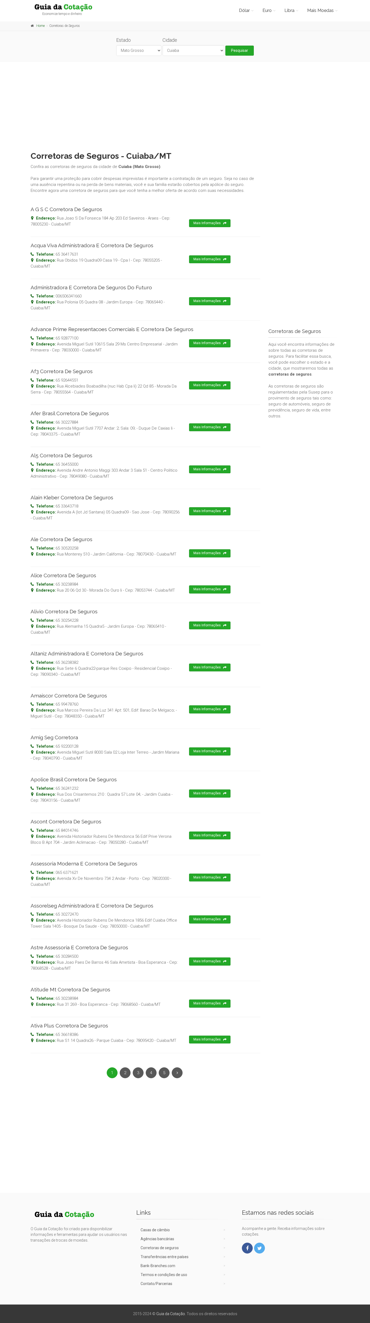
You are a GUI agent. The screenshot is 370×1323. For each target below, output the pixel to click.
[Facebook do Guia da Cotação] (247, 1248)
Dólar (244, 10)
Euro (267, 10)
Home (40, 26)
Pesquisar (239, 50)
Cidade (170, 40)
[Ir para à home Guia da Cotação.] (66, 7)
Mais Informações (207, 223)
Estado (123, 40)
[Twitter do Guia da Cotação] (259, 1248)
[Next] (177, 1072)
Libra (289, 10)
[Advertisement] (185, 105)
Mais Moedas (320, 10)
